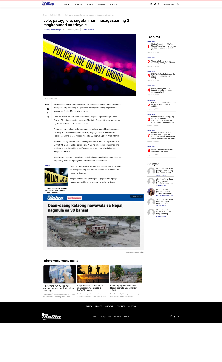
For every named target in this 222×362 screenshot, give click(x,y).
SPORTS (90, 4)
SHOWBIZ (78, 4)
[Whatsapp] (48, 117)
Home (45, 15)
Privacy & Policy (105, 316)
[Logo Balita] (48, 4)
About (94, 316)
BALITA (66, 4)
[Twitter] (48, 113)
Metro (60, 15)
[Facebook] (48, 109)
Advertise (117, 316)
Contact (127, 316)
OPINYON (113, 4)
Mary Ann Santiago (53, 30)
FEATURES (101, 4)
